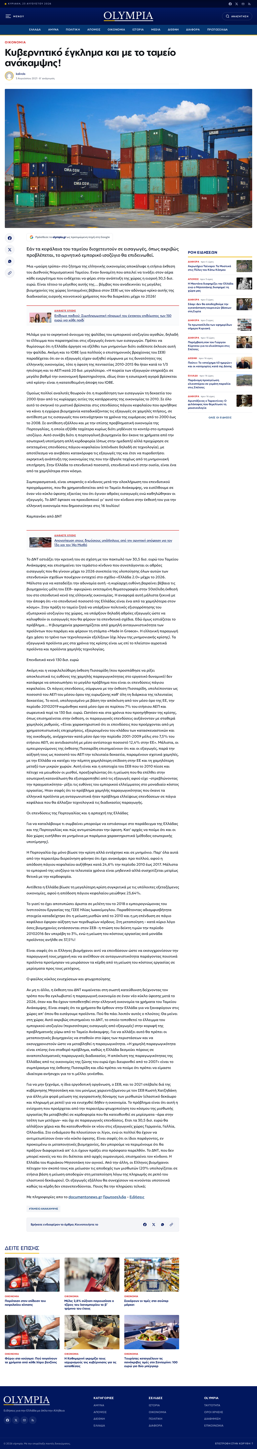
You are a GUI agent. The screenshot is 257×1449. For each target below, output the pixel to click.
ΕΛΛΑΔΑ (35, 29)
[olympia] (128, 16)
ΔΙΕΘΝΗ (173, 29)
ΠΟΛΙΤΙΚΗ (73, 29)
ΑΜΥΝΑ (53, 29)
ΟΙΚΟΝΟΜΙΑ (116, 29)
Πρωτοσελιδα (114, 1197)
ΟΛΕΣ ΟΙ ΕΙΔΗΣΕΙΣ (220, 417)
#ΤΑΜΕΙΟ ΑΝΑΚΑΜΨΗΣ (43, 1208)
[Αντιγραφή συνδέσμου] (9, 273)
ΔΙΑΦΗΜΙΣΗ (212, 1419)
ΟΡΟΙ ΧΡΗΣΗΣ (213, 1412)
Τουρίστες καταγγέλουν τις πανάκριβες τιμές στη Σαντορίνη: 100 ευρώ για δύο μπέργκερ (150, 1362)
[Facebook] (230, 4)
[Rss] (249, 4)
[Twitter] (236, 4)
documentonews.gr (85, 1197)
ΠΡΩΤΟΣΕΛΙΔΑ (217, 29)
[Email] (243, 4)
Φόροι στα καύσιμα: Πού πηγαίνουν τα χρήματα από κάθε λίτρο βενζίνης (31, 1360)
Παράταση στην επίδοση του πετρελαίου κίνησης (25, 1303)
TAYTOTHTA (212, 1405)
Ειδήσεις (137, 1197)
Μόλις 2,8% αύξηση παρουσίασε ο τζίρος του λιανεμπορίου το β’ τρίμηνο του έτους (89, 1304)
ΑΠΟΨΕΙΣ (94, 29)
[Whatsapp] (9, 261)
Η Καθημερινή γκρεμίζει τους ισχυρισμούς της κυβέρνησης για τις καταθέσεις (90, 1362)
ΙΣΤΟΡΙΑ (138, 29)
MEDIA (156, 29)
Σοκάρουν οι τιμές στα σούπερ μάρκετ (146, 1303)
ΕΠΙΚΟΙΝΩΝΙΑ (213, 1425)
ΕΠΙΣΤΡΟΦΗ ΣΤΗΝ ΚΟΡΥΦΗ (234, 1443)
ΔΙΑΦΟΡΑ (193, 29)
